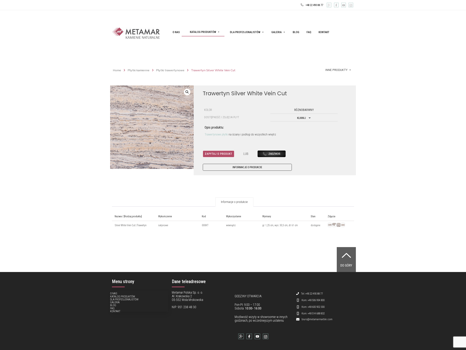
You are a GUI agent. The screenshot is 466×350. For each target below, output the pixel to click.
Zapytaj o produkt (218, 153)
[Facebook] (336, 5)
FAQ (309, 32)
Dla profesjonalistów (245, 32)
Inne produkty (336, 70)
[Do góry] (346, 255)
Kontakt (324, 32)
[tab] (234, 202)
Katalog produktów (203, 32)
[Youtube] (343, 5)
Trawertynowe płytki (216, 134)
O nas (176, 32)
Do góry (346, 265)
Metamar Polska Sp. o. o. (187, 292)
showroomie (268, 317)
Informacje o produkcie (234, 202)
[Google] (329, 5)
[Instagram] (351, 5)
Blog (296, 32)
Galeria (276, 32)
